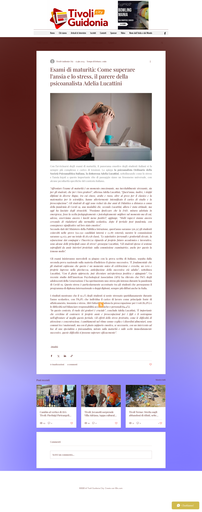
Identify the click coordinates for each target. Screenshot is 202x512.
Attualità (57, 42)
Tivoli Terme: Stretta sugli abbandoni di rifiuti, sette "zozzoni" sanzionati (143, 413)
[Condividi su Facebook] (51, 356)
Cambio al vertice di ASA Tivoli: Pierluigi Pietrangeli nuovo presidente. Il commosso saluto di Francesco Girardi (54, 413)
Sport (111, 42)
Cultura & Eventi (77, 42)
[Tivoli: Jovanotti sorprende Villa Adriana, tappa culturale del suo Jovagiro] (101, 396)
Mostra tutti (161, 379)
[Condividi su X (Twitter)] (58, 356)
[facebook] (165, 33)
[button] (162, 43)
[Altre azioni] (150, 61)
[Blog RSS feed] (101, 305)
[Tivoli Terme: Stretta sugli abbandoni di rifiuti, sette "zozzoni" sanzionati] (145, 396)
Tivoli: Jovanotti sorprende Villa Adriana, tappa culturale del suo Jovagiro (100, 413)
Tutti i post (42, 42)
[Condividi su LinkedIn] (65, 356)
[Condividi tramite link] (71, 356)
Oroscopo (97, 42)
